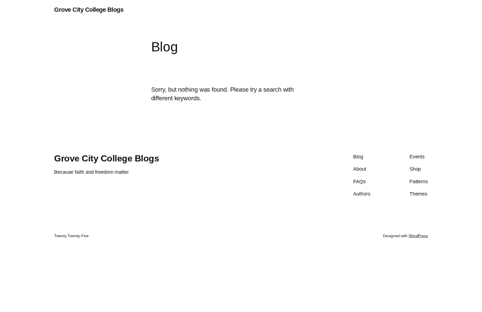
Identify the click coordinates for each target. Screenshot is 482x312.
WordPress (418, 236)
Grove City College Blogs (88, 9)
